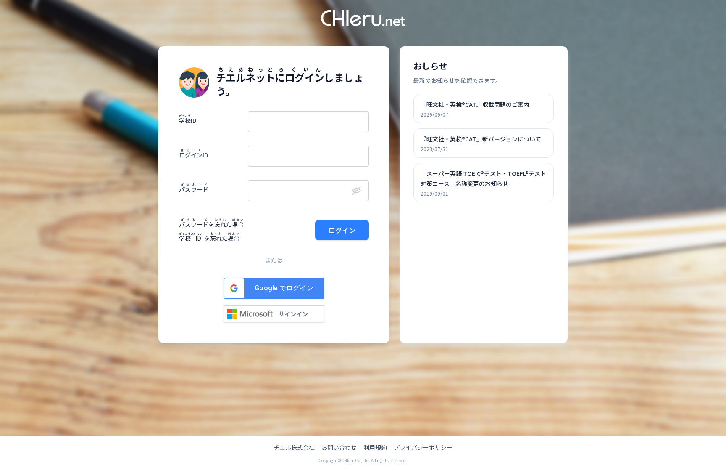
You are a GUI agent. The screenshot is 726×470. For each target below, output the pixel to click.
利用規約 (375, 447)
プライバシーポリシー (423, 447)
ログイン (342, 230)
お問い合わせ (339, 447)
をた (211, 224)
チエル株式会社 (294, 447)
